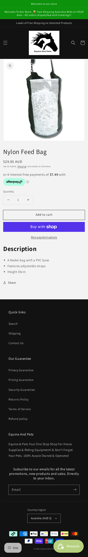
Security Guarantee (22, 390)
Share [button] (12, 283)
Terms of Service (20, 409)
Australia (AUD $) (41, 518)
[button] (5, 43)
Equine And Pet (47, 549)
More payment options (44, 237)
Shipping (21, 166)
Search (13, 324)
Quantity (8, 191)
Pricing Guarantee (21, 380)
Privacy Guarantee (21, 370)
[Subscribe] (74, 489)
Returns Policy (18, 399)
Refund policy (18, 419)
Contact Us (16, 343)
